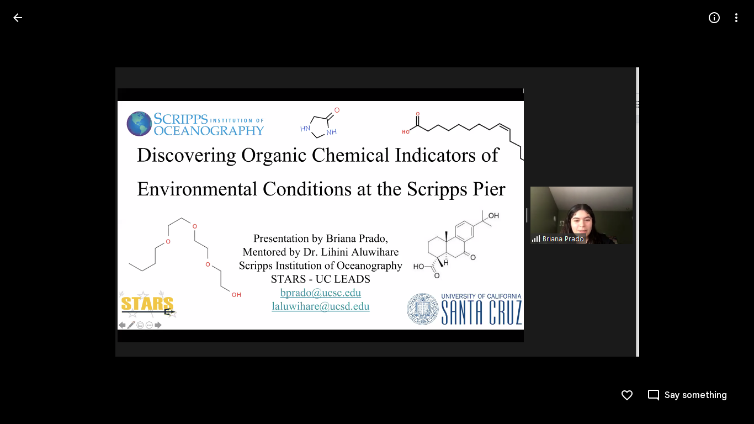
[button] (30, 212)
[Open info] (714, 18)
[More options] (736, 18)
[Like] (627, 395)
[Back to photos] (17, 17)
